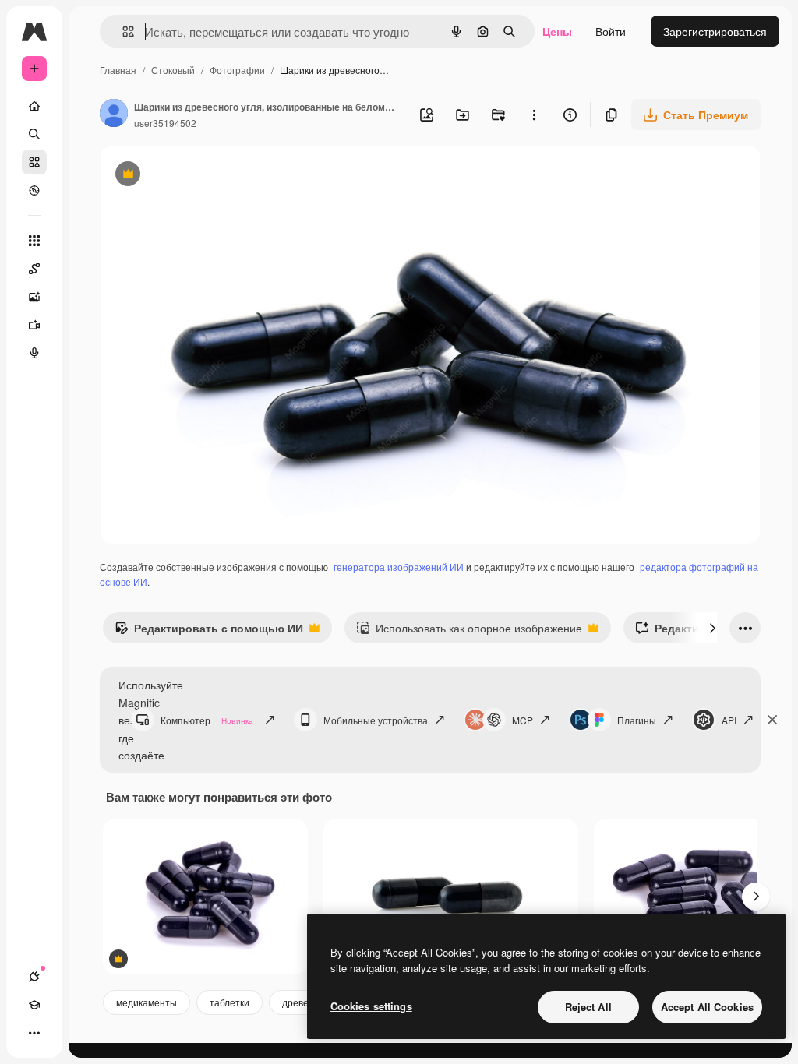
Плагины (636, 720)
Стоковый (173, 69)
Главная (118, 69)
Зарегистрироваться (715, 31)
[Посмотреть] (34, 190)
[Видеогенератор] (34, 324)
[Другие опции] (533, 114)
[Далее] (712, 627)
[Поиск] (34, 134)
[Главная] (34, 105)
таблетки (229, 1002)
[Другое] (34, 1032)
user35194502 (165, 122)
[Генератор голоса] (34, 352)
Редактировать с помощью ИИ (209, 631)
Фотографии (237, 69)
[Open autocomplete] (122, 31)
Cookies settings (371, 1006)
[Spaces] (34, 268)
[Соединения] (34, 976)
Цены (557, 31)
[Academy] (34, 1004)
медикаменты (146, 1002)
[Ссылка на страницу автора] (114, 114)
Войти (610, 31)
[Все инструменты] (34, 240)
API (729, 720)
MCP (522, 720)
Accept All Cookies (707, 1006)
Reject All (588, 1006)
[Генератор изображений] (34, 296)
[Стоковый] (34, 162)
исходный (204, 175)
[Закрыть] (772, 719)
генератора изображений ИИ (399, 566)
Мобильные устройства (375, 720)
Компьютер (207, 720)
